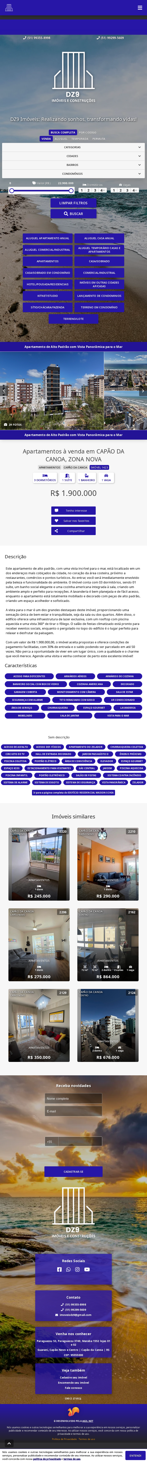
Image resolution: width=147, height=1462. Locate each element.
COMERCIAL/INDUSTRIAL (99, 273)
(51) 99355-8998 (38, 38)
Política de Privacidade (64, 1439)
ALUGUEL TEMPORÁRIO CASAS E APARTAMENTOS (99, 249)
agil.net (87, 1421)
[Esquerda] (4, 391)
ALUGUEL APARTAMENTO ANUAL (47, 238)
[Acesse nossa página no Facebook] (59, 1269)
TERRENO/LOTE (73, 319)
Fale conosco (73, 1388)
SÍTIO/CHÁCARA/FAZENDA (47, 307)
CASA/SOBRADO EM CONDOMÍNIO (47, 273)
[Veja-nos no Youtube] (87, 1269)
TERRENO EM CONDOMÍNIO (99, 307)
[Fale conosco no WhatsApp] (68, 1269)
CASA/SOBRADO (99, 261)
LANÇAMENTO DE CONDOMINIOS (99, 296)
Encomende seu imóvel (73, 1382)
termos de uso (72, 1459)
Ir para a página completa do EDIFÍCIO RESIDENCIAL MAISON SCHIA (73, 792)
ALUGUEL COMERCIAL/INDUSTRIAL (47, 250)
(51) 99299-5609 (112, 38)
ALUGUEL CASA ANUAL (99, 238)
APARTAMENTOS (48, 261)
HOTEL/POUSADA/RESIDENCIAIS (48, 284)
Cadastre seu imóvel (73, 1377)
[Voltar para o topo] (9, 1443)
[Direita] (143, 391)
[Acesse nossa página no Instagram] (77, 1269)
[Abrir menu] (140, 7)
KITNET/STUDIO (48, 296)
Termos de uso (87, 1439)
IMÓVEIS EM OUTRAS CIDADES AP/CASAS (99, 284)
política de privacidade (47, 1459)
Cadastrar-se (73, 1171)
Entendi (135, 1455)
